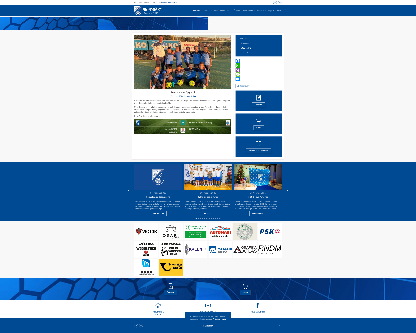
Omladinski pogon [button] (217, 10)
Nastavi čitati (158, 213)
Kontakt (278, 10)
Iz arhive (244, 52)
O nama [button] (205, 10)
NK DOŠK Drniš (258, 312)
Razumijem (208, 326)
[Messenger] (259, 79)
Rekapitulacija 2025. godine (158, 197)
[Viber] (259, 70)
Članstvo (237, 10)
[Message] (259, 74)
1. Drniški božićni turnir (208, 197)
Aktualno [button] (196, 10)
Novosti (243, 38)
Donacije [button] (251, 10)
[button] (182, 126)
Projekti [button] (271, 10)
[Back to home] (148, 10)
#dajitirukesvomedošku (258, 151)
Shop (245, 10)
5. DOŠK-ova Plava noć (258, 197)
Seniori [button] (229, 10)
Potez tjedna (191, 96)
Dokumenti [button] (261, 10)
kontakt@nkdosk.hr (169, 2)
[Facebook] (259, 61)
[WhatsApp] (259, 65)
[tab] (196, 218)
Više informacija (219, 319)
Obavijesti (244, 43)
